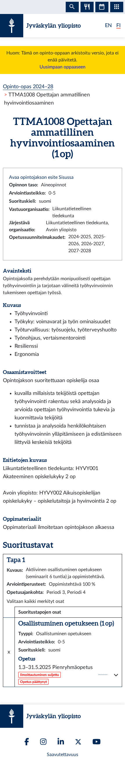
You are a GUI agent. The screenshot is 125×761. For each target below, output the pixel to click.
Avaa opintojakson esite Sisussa (41, 177)
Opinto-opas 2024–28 (28, 86)
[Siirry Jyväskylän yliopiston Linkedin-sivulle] (61, 741)
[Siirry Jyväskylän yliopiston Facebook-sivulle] (26, 741)
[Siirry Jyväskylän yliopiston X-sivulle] (78, 742)
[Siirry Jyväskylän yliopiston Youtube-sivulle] (96, 741)
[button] (68, 675)
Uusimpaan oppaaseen (62, 67)
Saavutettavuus (62, 754)
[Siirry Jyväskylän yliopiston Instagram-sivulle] (43, 741)
